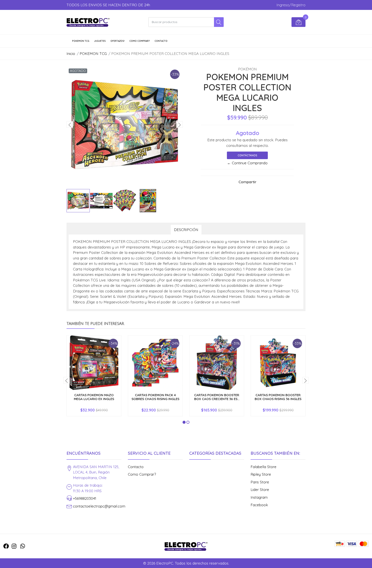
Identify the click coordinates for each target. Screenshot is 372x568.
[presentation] (70, 124)
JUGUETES (100, 41)
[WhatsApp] (22, 546)
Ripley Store (261, 474)
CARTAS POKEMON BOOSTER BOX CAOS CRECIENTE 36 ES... (216, 397)
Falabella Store (263, 466)
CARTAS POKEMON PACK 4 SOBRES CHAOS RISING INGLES (155, 397)
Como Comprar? (139, 41)
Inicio (71, 53)
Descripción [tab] (186, 229)
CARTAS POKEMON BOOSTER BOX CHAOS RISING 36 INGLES (278, 397)
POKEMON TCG (80, 41)
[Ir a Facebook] (6, 546)
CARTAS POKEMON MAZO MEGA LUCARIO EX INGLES (94, 397)
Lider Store (260, 489)
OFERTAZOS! (117, 41)
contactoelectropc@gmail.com (99, 506)
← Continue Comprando (247, 163)
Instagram (259, 497)
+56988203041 (84, 498)
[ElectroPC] (88, 22)
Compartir (247, 182)
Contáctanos (247, 155)
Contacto (161, 41)
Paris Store (260, 482)
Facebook (259, 505)
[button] (184, 422)
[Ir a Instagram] (14, 546)
